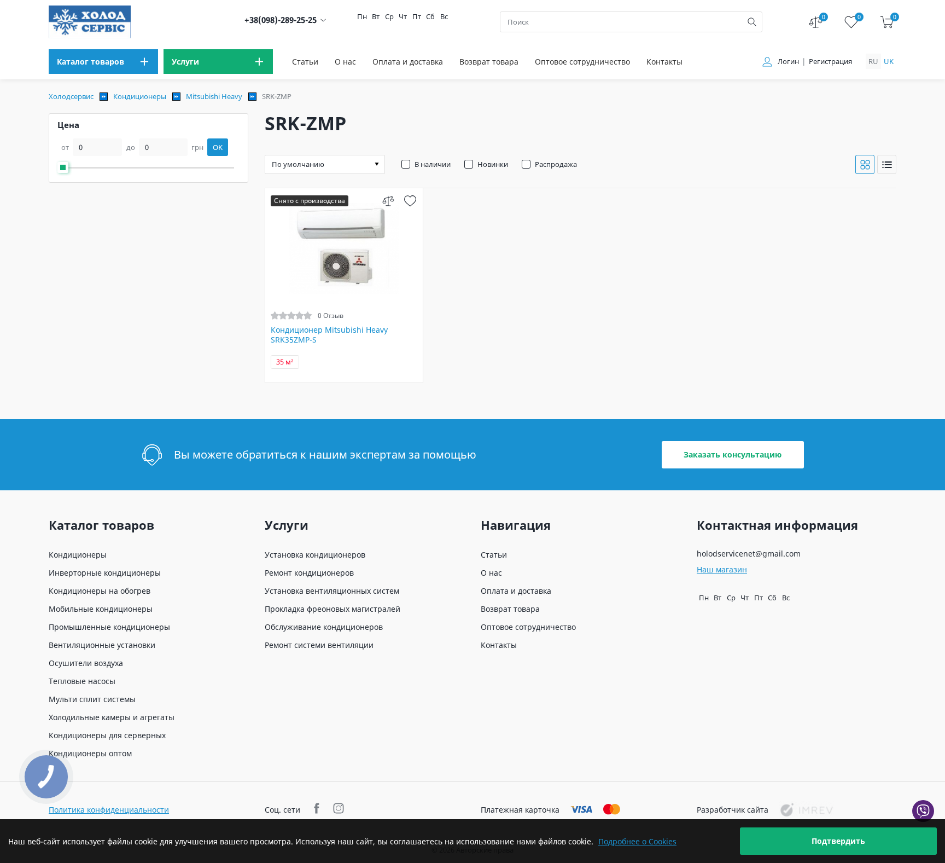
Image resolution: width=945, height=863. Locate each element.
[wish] (410, 200)
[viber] (923, 811)
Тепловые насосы (82, 681)
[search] (752, 22)
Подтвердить (838, 841)
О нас (345, 61)
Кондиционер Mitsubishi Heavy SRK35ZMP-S (329, 335)
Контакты (664, 61)
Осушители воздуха (86, 663)
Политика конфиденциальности (109, 809)
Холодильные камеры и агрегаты (111, 717)
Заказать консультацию (732, 454)
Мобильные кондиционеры (101, 609)
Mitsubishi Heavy (214, 96)
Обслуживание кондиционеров (324, 627)
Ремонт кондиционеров (309, 572)
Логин (788, 61)
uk (889, 61)
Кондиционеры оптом (90, 753)
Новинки (492, 164)
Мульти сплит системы (92, 699)
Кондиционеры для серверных (107, 735)
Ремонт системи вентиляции (319, 645)
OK (218, 147)
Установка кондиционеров (315, 554)
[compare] (388, 200)
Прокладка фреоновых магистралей (332, 609)
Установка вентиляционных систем (332, 591)
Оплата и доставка (407, 61)
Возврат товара (488, 61)
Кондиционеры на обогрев (99, 591)
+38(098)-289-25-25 (280, 20)
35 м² (285, 362)
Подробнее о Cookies (637, 841)
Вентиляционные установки (102, 645)
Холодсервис (71, 96)
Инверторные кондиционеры (105, 572)
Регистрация (830, 61)
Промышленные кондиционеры (109, 627)
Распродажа (556, 164)
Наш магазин (722, 569)
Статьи (305, 61)
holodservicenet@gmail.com (749, 553)
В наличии (433, 164)
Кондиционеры (139, 96)
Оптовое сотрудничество (582, 61)
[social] (318, 809)
